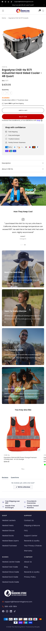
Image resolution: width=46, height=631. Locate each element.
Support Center (30, 535)
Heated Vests (7, 525)
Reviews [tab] (5, 478)
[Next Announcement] (44, 5)
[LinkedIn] (11, 611)
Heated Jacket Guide (11, 562)
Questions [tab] (15, 478)
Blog (26, 567)
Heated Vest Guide (10, 567)
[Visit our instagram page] (5, 1)
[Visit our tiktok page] (11, 1)
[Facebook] (3, 611)
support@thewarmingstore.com (23, 1)
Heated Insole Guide (10, 582)
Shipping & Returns (32, 525)
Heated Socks (8, 535)
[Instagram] (7, 611)
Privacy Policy (30, 577)
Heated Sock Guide (10, 577)
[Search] (43, 11)
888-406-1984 (11, 606)
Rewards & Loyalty (31, 540)
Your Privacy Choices (33, 545)
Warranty (28, 550)
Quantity (5, 90)
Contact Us (29, 520)
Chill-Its (4, 67)
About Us (28, 562)
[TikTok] (15, 611)
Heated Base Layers (10, 540)
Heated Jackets (9, 520)
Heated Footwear (9, 545)
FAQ (26, 530)
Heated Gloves (8, 530)
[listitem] (23, 5)
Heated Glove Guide (10, 572)
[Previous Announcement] (2, 5)
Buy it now (23, 117)
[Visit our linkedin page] (8, 1)
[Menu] (3, 11)
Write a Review (25, 487)
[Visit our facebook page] (2, 1)
